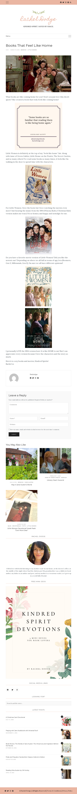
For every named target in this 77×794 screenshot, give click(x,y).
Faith (24, 526)
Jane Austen (29, 482)
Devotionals (16, 526)
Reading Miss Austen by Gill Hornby (17, 770)
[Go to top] (72, 785)
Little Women (32, 50)
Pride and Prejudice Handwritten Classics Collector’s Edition (25, 757)
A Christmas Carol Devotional (15, 717)
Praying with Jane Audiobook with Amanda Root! (22, 730)
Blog (9, 526)
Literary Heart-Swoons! (55, 480)
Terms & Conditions (54, 791)
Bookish (23, 50)
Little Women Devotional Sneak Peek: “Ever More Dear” (21, 529)
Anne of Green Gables (52, 477)
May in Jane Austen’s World (21, 485)
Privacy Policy (67, 791)
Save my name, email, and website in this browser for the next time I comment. (34, 429)
